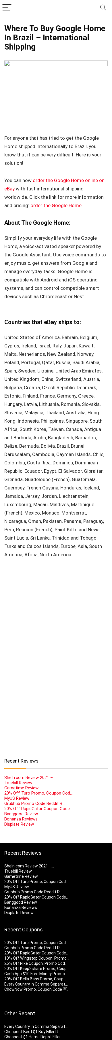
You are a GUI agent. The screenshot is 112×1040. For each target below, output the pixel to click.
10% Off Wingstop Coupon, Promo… (36, 958)
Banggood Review (21, 813)
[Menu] (7, 7)
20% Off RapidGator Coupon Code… (38, 808)
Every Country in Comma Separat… (36, 984)
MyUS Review (16, 798)
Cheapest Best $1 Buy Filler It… (32, 1031)
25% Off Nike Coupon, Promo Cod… (35, 963)
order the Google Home (56, 205)
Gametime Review (21, 788)
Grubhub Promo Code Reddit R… (34, 803)
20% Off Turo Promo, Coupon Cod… (38, 793)
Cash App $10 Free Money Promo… (35, 973)
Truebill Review (18, 782)
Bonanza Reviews (21, 819)
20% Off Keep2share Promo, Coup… (36, 968)
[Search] (103, 7)
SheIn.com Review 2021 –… (29, 777)
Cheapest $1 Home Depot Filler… (33, 1037)
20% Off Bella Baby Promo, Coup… (35, 979)
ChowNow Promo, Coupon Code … (36, 989)
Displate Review (19, 824)
